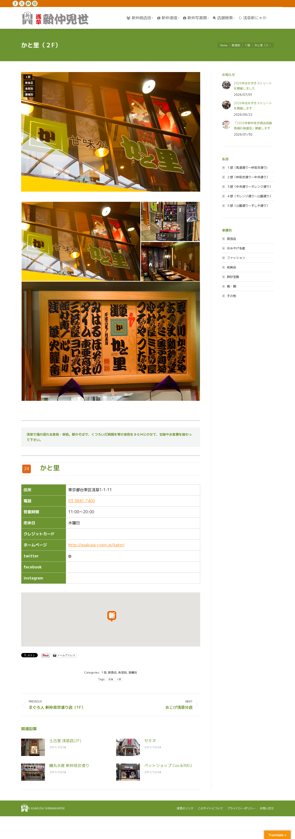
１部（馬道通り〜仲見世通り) (247, 167)
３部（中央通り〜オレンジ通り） (249, 186)
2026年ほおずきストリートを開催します (253, 105)
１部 (27, 77)
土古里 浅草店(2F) (65, 740)
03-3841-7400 (81, 501)
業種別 (29, 94)
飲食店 (29, 82)
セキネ (150, 740)
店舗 (110, 679)
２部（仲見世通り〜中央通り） (248, 177)
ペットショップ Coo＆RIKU (168, 765)
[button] (81, 241)
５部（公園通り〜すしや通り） (248, 206)
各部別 (29, 88)
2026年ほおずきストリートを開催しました (253, 85)
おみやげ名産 (236, 248)
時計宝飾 (233, 277)
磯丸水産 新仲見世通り (69, 765)
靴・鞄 (231, 286)
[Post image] (33, 747)
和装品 (231, 267)
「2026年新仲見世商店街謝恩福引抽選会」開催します (253, 125)
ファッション (236, 258)
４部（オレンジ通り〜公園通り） (249, 196)
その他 (231, 296)
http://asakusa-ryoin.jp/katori (96, 545)
